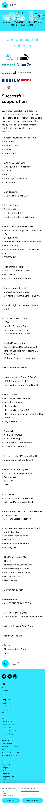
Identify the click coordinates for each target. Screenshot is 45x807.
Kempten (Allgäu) (9, 777)
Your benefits (7, 743)
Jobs (3, 712)
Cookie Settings (7, 795)
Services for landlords (10, 746)
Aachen (5, 761)
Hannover (6, 774)
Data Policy (6, 706)
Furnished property (9, 731)
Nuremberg (6, 783)
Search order (7, 722)
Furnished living (8, 725)
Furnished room (8, 728)
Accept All (11, 800)
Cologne (5, 768)
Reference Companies (10, 752)
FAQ (3, 749)
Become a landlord (9, 755)
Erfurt (4, 771)
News (4, 693)
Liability (5, 709)
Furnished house (8, 734)
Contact (5, 690)
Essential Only (32, 800)
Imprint (4, 703)
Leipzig (5, 780)
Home (4, 687)
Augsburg (6, 764)
